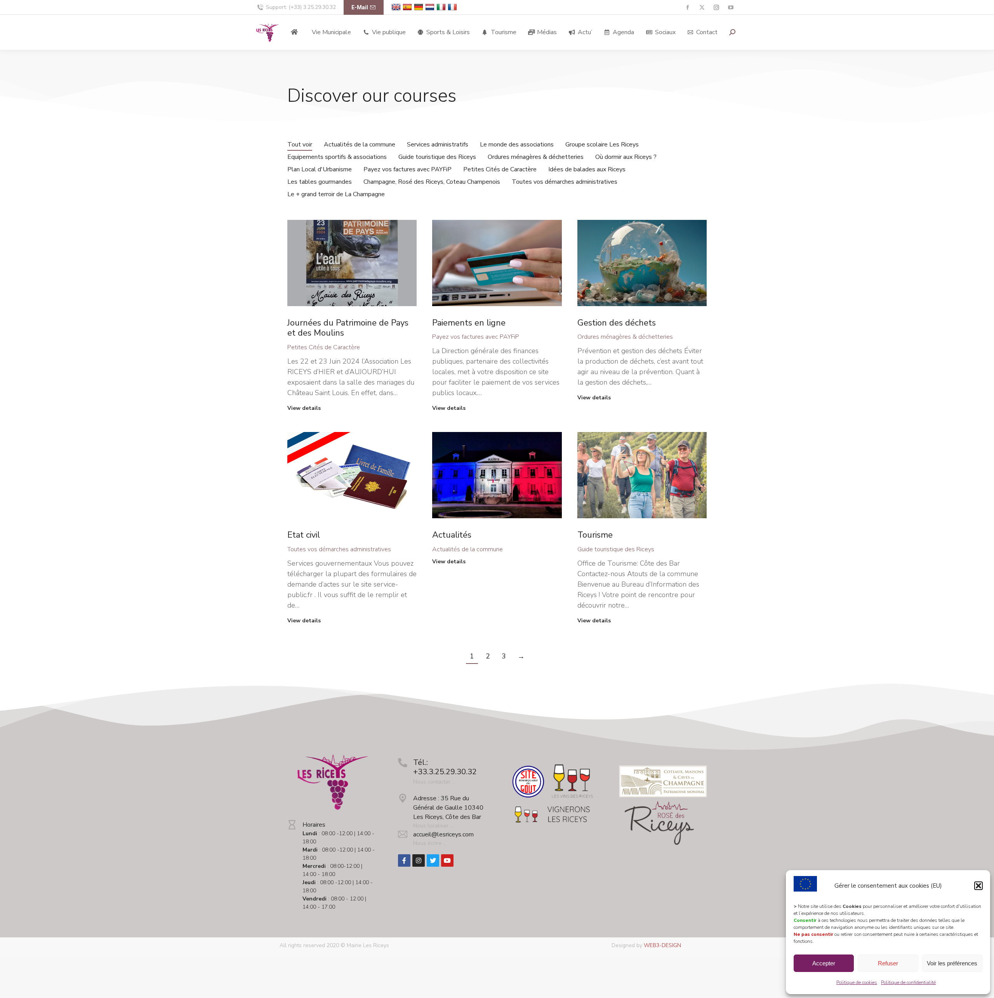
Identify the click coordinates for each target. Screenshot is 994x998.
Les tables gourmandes (319, 182)
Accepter (823, 963)
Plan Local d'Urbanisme (319, 169)
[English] (397, 7)
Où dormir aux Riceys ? (626, 157)
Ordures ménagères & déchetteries (536, 157)
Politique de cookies (856, 982)
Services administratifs (437, 144)
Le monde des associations (517, 144)
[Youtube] (447, 860)
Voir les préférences (952, 963)
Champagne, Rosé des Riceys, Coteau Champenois (431, 182)
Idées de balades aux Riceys (587, 169)
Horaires (313, 824)
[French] (453, 7)
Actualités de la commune (359, 144)
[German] (419, 7)
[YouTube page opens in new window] (730, 7)
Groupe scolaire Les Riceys (602, 144)
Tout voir (299, 144)
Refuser (888, 963)
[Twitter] (433, 860)
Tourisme (595, 535)
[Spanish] (408, 7)
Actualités (451, 535)
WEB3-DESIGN (662, 945)
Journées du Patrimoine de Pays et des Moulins (347, 328)
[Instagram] (418, 860)
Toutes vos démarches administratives (564, 182)
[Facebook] (404, 860)
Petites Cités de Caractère (500, 169)
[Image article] (352, 263)
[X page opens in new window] (702, 7)
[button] (978, 886)
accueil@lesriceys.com (443, 834)
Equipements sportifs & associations (337, 157)
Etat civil (303, 535)
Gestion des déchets (616, 323)
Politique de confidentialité (908, 982)
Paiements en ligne (469, 323)
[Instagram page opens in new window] (716, 7)
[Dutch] (430, 7)
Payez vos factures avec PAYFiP (407, 169)
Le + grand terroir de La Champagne (336, 194)
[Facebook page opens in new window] (687, 7)
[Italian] (442, 7)
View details (304, 408)
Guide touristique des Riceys (437, 157)
